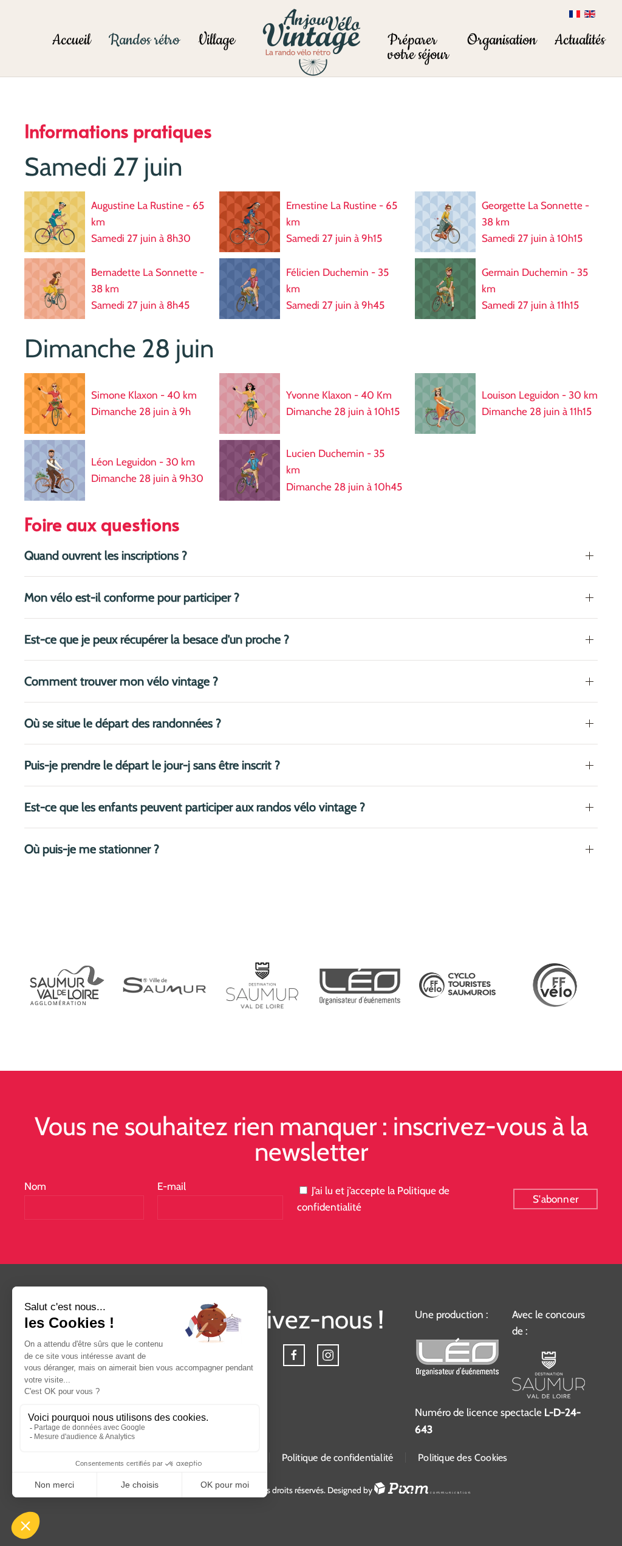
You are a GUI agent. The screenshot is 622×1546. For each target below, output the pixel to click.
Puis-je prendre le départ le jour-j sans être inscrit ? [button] (152, 765)
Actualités (580, 40)
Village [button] (216, 40)
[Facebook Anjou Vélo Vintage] (294, 1355)
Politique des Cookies (462, 1457)
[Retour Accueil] (311, 42)
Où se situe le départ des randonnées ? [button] (122, 723)
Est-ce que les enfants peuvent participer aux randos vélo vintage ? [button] (194, 807)
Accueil (71, 40)
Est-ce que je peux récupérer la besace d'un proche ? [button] (156, 639)
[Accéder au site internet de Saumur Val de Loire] (67, 985)
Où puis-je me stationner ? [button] (91, 849)
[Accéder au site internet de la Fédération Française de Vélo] (555, 985)
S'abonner (555, 1199)
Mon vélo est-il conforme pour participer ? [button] (131, 597)
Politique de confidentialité (338, 1457)
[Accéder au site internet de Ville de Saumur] (165, 985)
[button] (418, 40)
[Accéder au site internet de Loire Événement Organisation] (360, 985)
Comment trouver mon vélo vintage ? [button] (121, 681)
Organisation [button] (501, 40)
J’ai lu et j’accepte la (373, 1198)
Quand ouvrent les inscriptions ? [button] (105, 555)
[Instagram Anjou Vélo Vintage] (328, 1355)
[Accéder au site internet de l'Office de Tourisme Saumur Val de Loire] (548, 1374)
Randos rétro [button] (144, 40)
